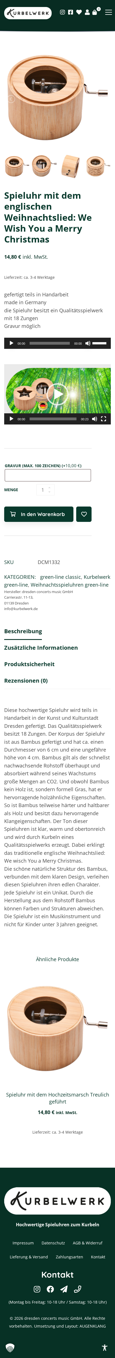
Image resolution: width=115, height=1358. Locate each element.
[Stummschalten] (88, 343)
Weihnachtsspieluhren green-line (70, 584)
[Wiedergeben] (11, 343)
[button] (57, 394)
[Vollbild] (103, 419)
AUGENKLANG (93, 1326)
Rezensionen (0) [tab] (26, 680)
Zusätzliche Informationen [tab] (41, 647)
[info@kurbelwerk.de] (64, 1289)
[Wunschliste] (79, 12)
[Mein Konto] (87, 12)
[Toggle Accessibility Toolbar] (105, 1348)
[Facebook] (70, 12)
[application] (57, 343)
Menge (11, 489)
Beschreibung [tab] (23, 631)
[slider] (100, 343)
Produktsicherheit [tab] (29, 664)
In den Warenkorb (43, 514)
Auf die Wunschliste (84, 514)
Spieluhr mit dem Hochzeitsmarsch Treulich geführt (57, 1098)
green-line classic (60, 577)
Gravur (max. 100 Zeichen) (43, 465)
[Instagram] (62, 12)
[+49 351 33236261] (77, 1289)
